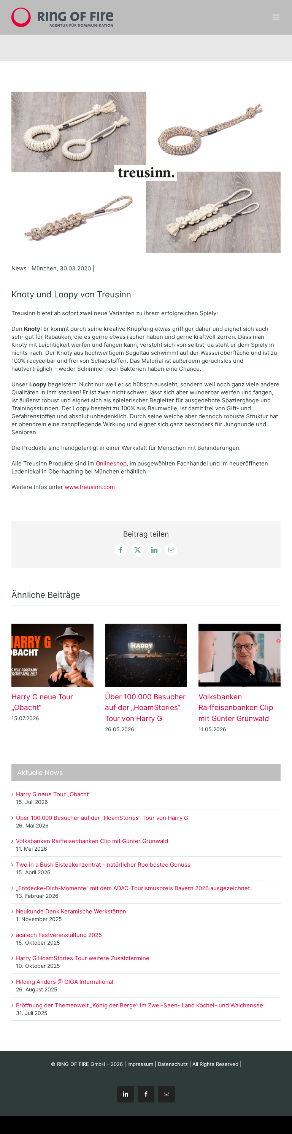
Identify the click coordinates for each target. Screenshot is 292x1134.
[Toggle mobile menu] (277, 17)
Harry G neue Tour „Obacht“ (52, 655)
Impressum (140, 1064)
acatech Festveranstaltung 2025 (59, 935)
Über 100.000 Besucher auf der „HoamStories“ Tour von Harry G (146, 655)
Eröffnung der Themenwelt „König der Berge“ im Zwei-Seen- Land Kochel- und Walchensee (139, 1005)
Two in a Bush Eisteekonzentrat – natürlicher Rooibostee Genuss (103, 864)
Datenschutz (173, 1064)
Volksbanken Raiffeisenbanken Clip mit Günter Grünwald (239, 655)
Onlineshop (111, 463)
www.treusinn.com (90, 487)
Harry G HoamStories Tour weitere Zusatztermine (82, 958)
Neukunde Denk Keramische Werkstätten (71, 911)
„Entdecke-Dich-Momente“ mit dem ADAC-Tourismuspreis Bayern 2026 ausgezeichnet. (133, 888)
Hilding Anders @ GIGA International (65, 981)
